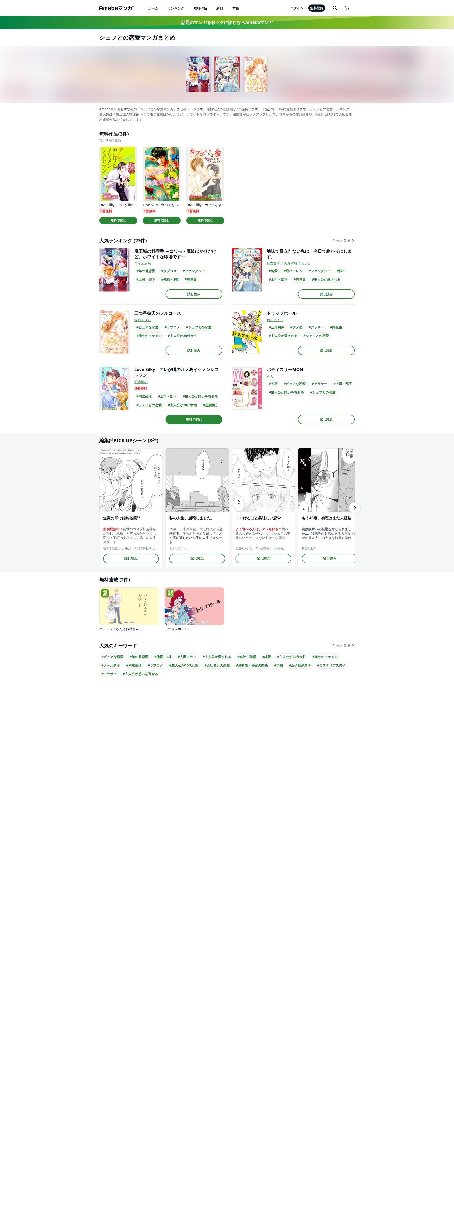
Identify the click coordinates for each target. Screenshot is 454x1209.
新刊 (219, 8)
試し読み (194, 294)
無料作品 (200, 8)
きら (270, 376)
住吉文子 (273, 263)
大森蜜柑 (290, 263)
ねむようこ (275, 320)
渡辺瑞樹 (141, 381)
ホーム (153, 8)
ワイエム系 (142, 263)
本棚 (235, 8)
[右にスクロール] (354, 507)
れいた (306, 263)
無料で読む (118, 220)
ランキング (176, 8)
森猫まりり (142, 320)
